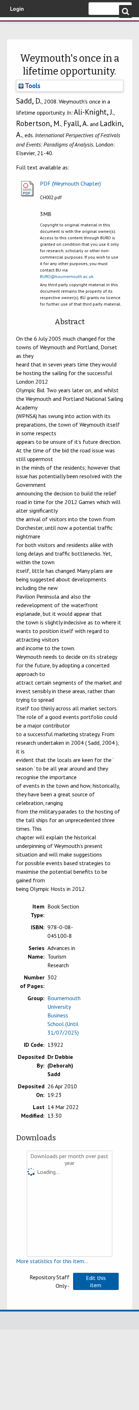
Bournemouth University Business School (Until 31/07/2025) (64, 1015)
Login (17, 8)
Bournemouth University (16, 27)
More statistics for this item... (52, 1261)
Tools (32, 85)
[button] (96, 1281)
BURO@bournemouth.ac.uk (66, 276)
